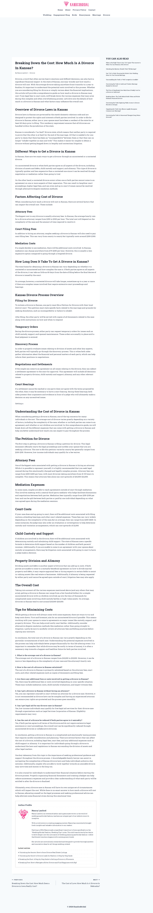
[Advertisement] (76, 33)
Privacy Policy (79, 10)
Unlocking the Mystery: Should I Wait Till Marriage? (121, 69)
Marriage (96, 15)
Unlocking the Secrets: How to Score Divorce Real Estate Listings (43, 852)
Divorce (106, 15)
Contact (91, 10)
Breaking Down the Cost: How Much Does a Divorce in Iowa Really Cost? (30, 883)
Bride (74, 15)
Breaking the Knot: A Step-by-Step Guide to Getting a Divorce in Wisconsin (46, 859)
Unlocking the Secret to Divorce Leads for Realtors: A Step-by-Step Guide (45, 856)
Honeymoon (84, 15)
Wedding (47, 15)
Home (60, 10)
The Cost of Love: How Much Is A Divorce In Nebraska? (81, 883)
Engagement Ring (61, 15)
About (67, 10)
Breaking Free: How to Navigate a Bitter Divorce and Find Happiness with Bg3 (48, 863)
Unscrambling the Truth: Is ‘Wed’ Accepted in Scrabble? (122, 79)
